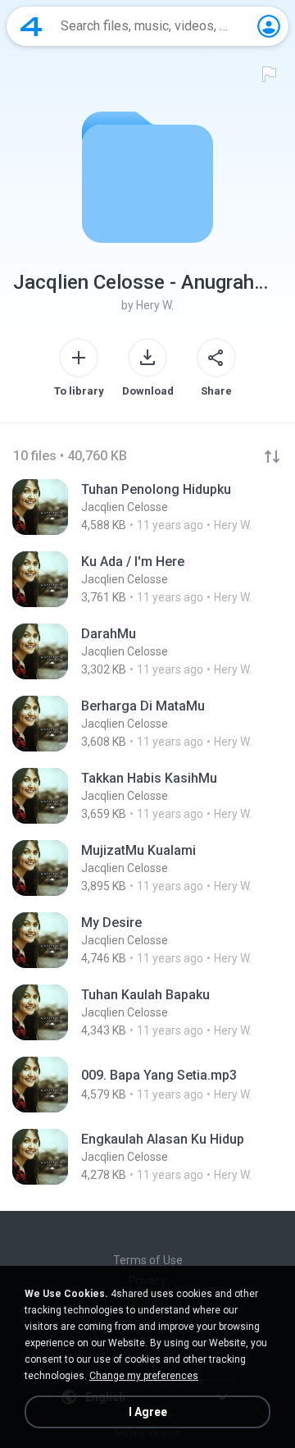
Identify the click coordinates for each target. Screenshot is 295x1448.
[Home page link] (31, 26)
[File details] (147, 507)
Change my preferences (143, 1376)
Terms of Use (148, 1260)
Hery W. (155, 305)
